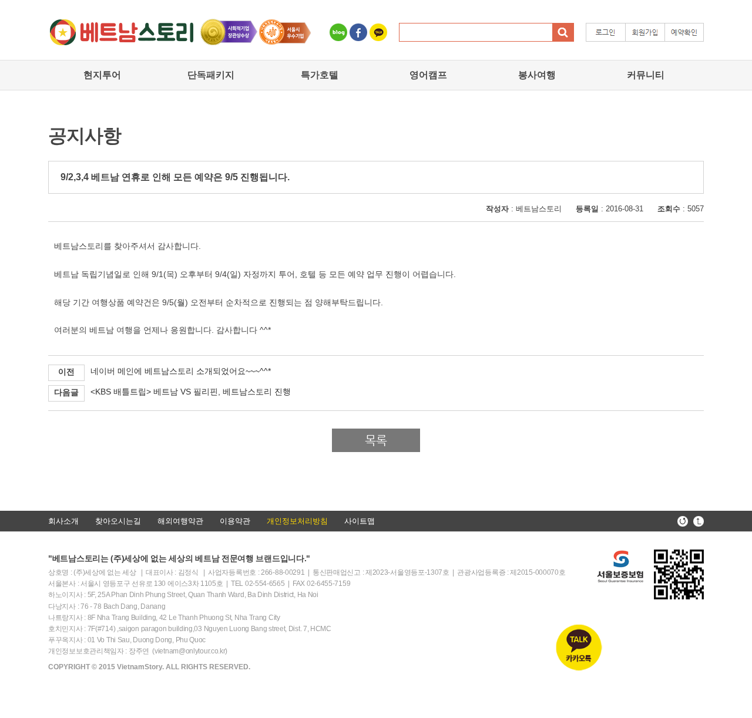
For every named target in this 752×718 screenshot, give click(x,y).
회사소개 (63, 521)
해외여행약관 (180, 521)
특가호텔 (319, 75)
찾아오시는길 (118, 521)
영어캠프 (428, 75)
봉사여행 (537, 75)
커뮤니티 (645, 75)
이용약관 (235, 521)
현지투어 (102, 75)
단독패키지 (210, 75)
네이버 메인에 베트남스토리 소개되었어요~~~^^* (180, 371)
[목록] (376, 449)
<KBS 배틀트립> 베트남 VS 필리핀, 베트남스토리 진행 (190, 391)
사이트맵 (359, 521)
